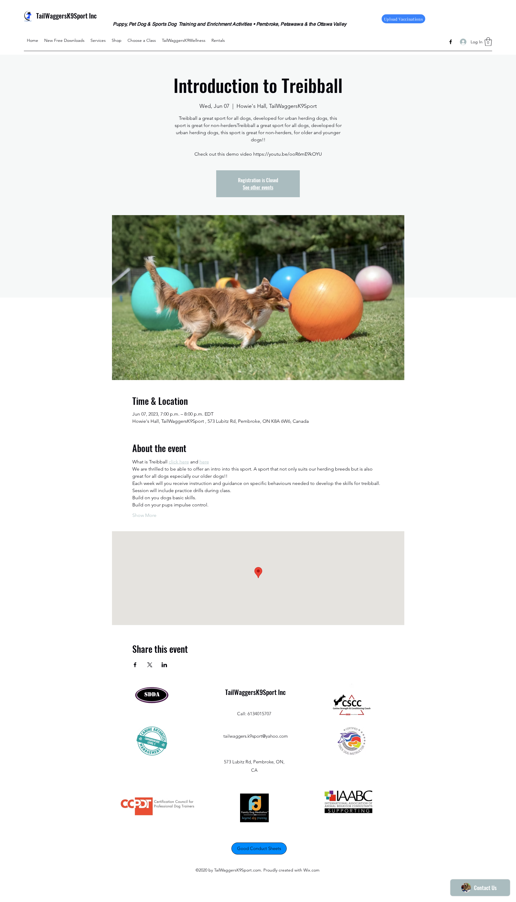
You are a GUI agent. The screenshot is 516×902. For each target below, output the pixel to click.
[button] (488, 41)
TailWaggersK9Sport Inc (66, 15)
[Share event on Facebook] (135, 664)
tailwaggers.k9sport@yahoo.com (255, 736)
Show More (144, 515)
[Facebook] (451, 42)
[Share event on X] (150, 664)
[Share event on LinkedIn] (164, 664)
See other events (258, 187)
